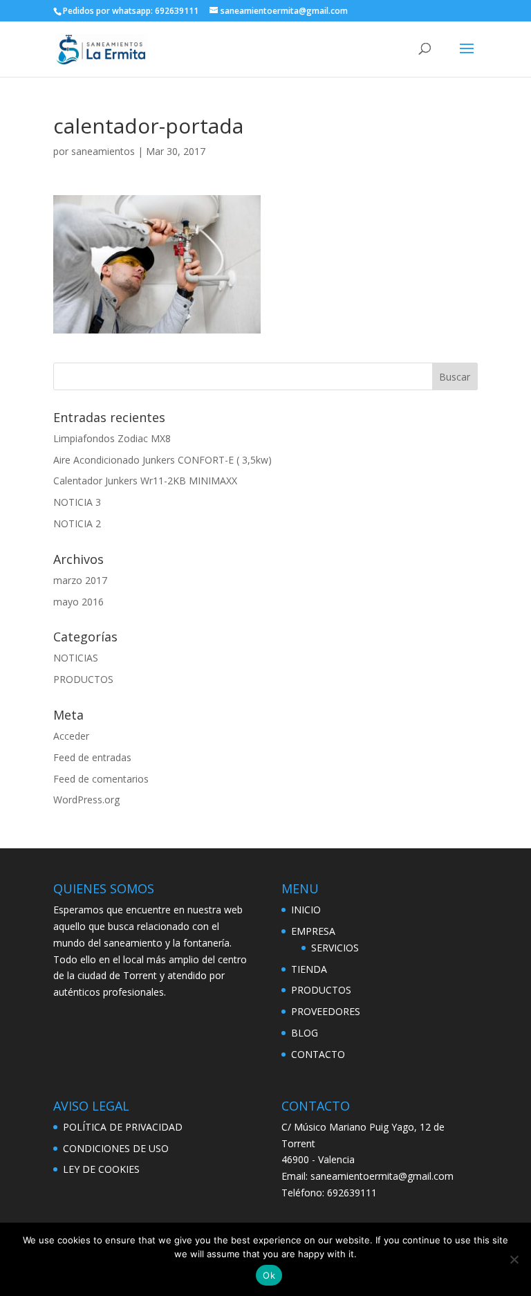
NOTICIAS (75, 657)
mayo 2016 (78, 601)
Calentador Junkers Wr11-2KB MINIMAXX (145, 480)
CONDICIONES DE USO (116, 1148)
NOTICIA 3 (77, 502)
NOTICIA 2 (77, 523)
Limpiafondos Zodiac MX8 (112, 438)
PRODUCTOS (83, 679)
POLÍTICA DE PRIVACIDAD (123, 1126)
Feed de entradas (92, 757)
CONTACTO (318, 1054)
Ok (269, 1275)
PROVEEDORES (325, 1011)
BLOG (304, 1032)
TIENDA (309, 969)
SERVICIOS (335, 947)
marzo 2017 (80, 580)
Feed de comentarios (101, 778)
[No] (514, 1259)
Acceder (71, 735)
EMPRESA (313, 931)
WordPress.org (86, 799)
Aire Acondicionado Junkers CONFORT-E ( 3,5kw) (162, 459)
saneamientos (103, 151)
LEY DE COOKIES (101, 1169)
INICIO (306, 909)
